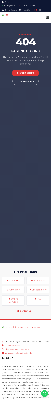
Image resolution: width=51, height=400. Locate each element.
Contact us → (27, 311)
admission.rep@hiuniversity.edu (18, 353)
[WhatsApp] (44, 393)
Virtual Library (39, 290)
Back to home (26, 73)
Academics (39, 280)
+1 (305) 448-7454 (12, 345)
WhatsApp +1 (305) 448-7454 (16, 349)
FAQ (39, 299)
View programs (25, 81)
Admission (14, 290)
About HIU (14, 280)
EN (35, 10)
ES (40, 10)
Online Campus (13, 300)
